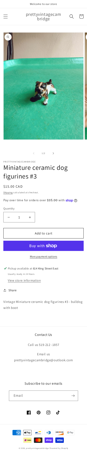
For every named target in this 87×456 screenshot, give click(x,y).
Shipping (8, 192)
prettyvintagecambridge (37, 448)
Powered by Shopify (59, 448)
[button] (5, 16)
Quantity (8, 208)
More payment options (43, 256)
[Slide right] (53, 153)
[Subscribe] (73, 395)
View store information (24, 280)
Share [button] (12, 290)
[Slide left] (34, 153)
